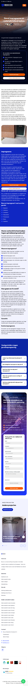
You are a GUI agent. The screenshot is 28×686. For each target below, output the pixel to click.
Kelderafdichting (4, 584)
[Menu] (24, 5)
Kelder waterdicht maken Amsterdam (8, 603)
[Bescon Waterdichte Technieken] (6, 5)
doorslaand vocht (12, 65)
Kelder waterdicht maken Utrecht (7, 625)
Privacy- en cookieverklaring (16, 683)
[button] (21, 545)
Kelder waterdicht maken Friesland (7, 610)
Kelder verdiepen (4, 581)
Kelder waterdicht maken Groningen (8, 612)
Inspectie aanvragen (14, 74)
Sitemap (7, 683)
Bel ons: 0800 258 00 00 (14, 78)
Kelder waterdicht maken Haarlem (7, 615)
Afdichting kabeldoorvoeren (6, 590)
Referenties (3, 595)
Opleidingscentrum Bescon (6, 592)
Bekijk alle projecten (7, 509)
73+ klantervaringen (8, 673)
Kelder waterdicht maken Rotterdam (8, 620)
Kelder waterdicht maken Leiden (7, 617)
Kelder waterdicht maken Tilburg (7, 622)
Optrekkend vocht (4, 576)
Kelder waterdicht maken (6, 579)
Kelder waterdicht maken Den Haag (8, 607)
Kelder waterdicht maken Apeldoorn (8, 605)
